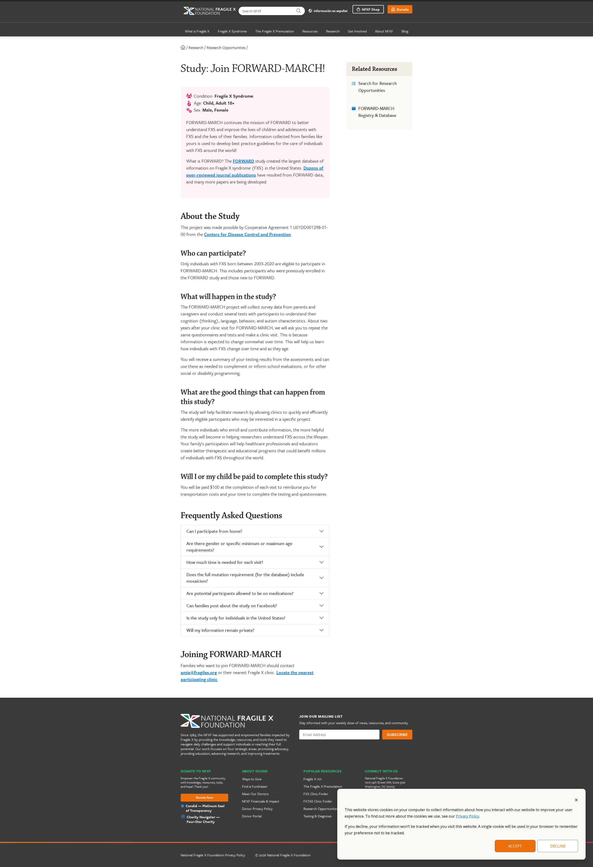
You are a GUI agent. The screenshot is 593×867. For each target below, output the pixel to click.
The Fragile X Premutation (274, 31)
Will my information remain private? (220, 630)
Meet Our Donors (255, 793)
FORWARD (243, 161)
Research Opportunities (226, 47)
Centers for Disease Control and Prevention (247, 234)
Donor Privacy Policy (257, 808)
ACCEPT (515, 846)
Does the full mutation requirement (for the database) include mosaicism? (245, 577)
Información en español (330, 11)
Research (333, 31)
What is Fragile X (197, 31)
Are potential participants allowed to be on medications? (239, 593)
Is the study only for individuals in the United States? (235, 618)
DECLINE (558, 846)
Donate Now (204, 798)
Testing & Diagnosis (317, 816)
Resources (310, 31)
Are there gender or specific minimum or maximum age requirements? (239, 546)
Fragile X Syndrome (232, 31)
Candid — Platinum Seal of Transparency (205, 808)
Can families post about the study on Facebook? (231, 605)
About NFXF (384, 31)
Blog (405, 31)
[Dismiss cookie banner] (576, 799)
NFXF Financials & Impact (260, 801)
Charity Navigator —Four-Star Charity (203, 819)
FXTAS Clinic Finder (317, 801)
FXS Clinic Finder (315, 793)
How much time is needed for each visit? (224, 562)
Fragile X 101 (312, 778)
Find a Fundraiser (255, 786)
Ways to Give (252, 778)
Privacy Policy (467, 816)
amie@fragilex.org (199, 672)
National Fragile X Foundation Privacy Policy (213, 854)
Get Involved (357, 31)
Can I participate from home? (214, 531)
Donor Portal (252, 816)
